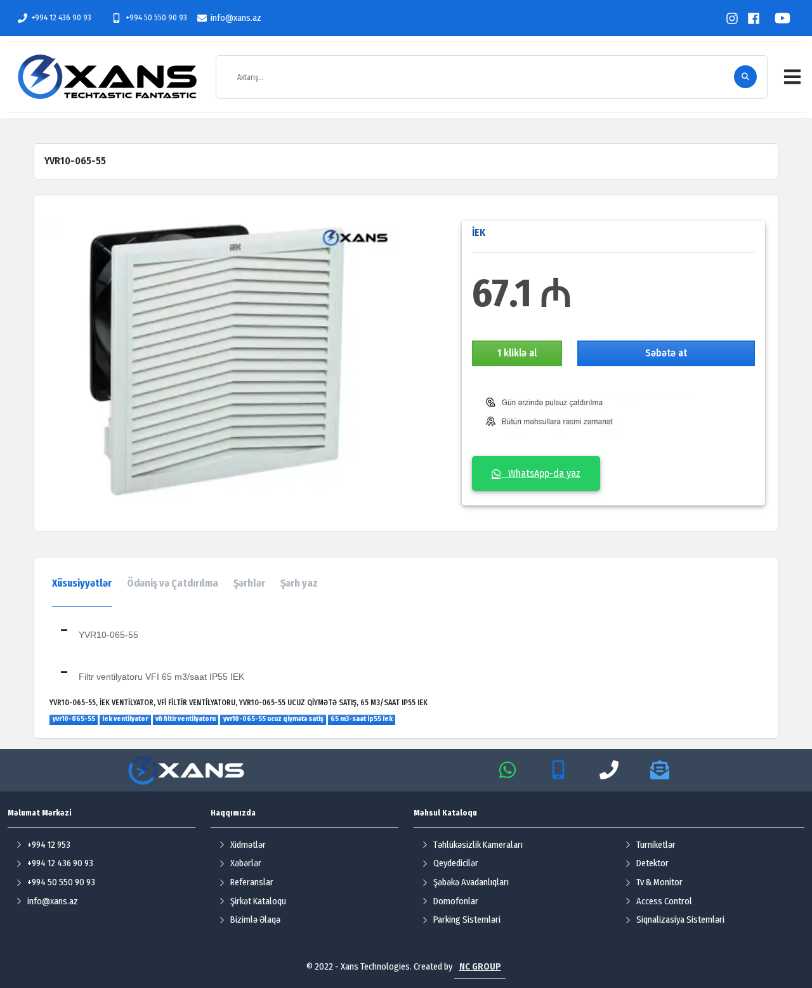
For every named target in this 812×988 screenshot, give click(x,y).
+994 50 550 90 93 (156, 17)
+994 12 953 (48, 845)
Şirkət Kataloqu (258, 901)
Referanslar (251, 882)
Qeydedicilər (455, 863)
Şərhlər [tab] (249, 583)
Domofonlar (455, 901)
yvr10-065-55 (74, 719)
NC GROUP (480, 966)
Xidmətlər (248, 845)
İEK (478, 232)
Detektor (652, 863)
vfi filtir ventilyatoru (185, 719)
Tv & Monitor (659, 882)
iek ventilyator (125, 719)
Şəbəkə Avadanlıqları (471, 882)
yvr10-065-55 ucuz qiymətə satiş (273, 719)
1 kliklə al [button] (517, 353)
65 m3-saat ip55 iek (362, 719)
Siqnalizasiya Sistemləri (680, 919)
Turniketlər (656, 845)
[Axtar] (745, 76)
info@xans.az (236, 18)
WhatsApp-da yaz (540, 473)
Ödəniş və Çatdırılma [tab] (172, 583)
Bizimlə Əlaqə (255, 919)
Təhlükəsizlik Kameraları (478, 845)
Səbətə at (666, 353)
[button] (792, 76)
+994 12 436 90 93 (61, 17)
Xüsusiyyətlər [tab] (82, 583)
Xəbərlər (245, 863)
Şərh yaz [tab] (299, 583)
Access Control (664, 901)
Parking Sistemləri (467, 919)
